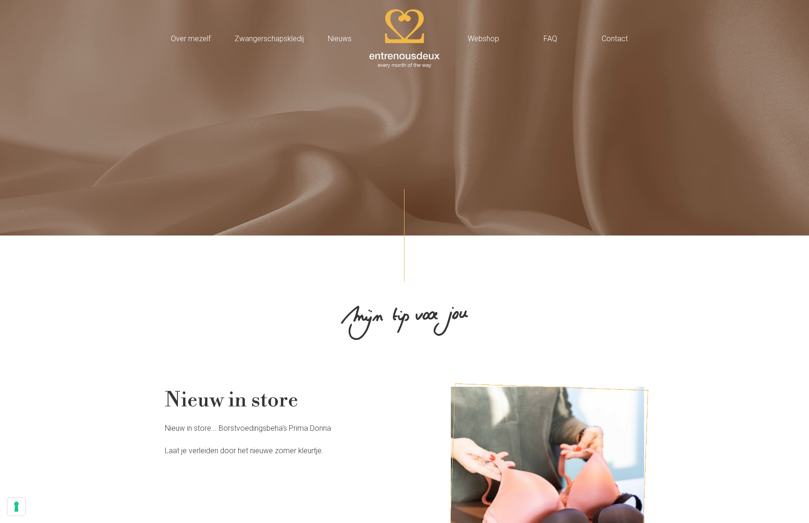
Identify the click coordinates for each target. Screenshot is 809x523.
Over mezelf (191, 38)
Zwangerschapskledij (269, 38)
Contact (615, 38)
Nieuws (340, 38)
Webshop (483, 38)
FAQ (550, 38)
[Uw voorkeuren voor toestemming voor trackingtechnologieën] (16, 507)
